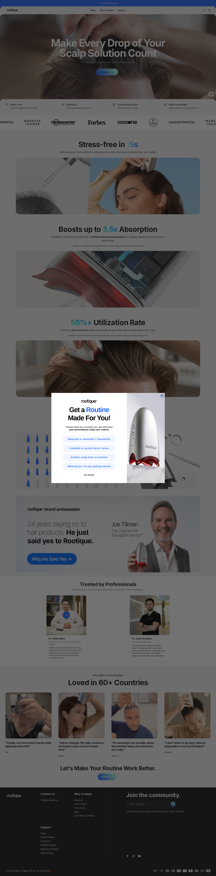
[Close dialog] (162, 395)
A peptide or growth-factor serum (89, 448)
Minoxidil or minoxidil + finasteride (89, 439)
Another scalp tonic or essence (89, 457)
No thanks (89, 475)
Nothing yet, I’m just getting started (89, 466)
